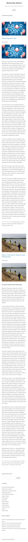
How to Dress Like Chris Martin (13, 525)
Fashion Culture (5, 505)
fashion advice (10, 462)
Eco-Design (4, 499)
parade (8, 223)
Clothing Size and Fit (6, 492)
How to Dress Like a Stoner (15, 523)
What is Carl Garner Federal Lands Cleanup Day (13, 256)
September (19, 223)
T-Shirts (3, 508)
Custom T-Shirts (5, 496)
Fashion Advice (16, 221)
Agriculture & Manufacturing (8, 487)
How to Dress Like (6, 507)
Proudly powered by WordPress (8, 539)
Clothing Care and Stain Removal (9, 490)
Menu (14, 9)
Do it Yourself (5, 498)
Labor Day (4, 223)
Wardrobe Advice (14, 3)
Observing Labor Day (9, 38)
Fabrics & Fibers (5, 501)
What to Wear (5, 510)
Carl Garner (4, 462)
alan (12, 225)
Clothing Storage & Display (8, 494)
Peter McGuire (13, 223)
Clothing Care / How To (7, 489)
